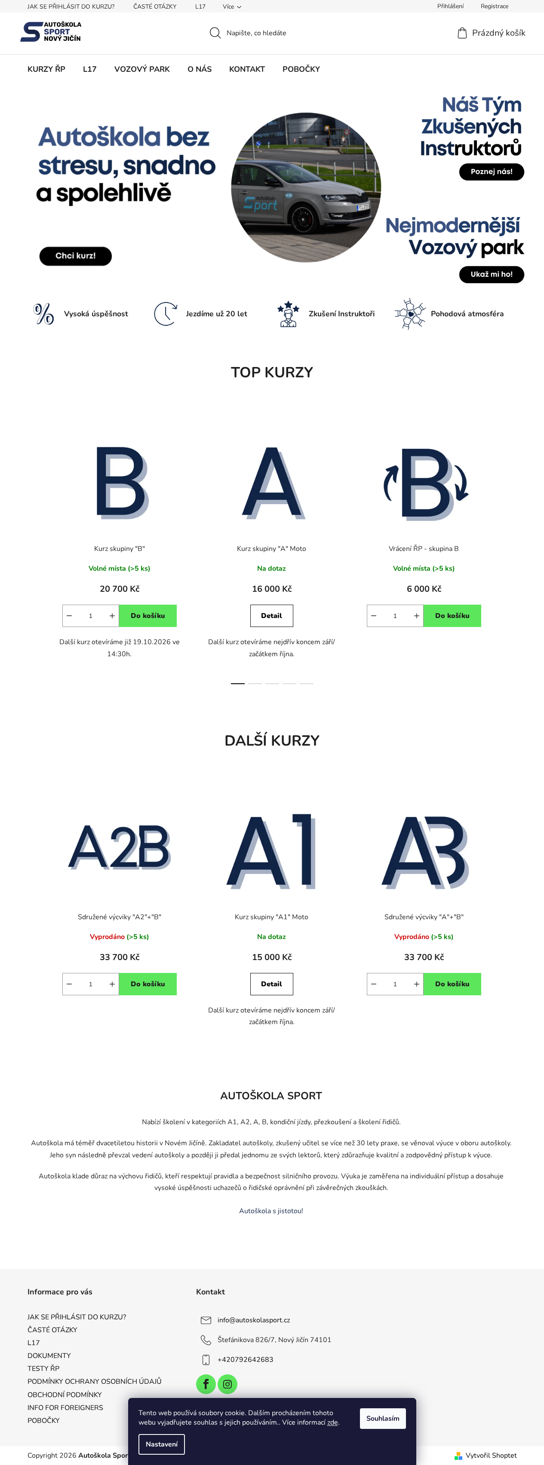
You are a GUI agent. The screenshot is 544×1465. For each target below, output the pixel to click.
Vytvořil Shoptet (491, 1455)
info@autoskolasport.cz (254, 1320)
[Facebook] (206, 1384)
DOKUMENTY (49, 1356)
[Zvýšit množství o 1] (112, 616)
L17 (200, 7)
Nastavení (162, 1444)
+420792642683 (246, 1359)
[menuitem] (46, 69)
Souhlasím (383, 1418)
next (510, 552)
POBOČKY (44, 1420)
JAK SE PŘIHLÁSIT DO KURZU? (71, 7)
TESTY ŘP (43, 1368)
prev (34, 552)
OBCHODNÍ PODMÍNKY (65, 1395)
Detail (271, 616)
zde (332, 1422)
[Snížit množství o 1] (69, 616)
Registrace (494, 6)
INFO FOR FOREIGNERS (65, 1408)
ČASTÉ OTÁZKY (154, 7)
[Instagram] (227, 1384)
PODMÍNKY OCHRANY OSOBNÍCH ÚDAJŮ (95, 1381)
